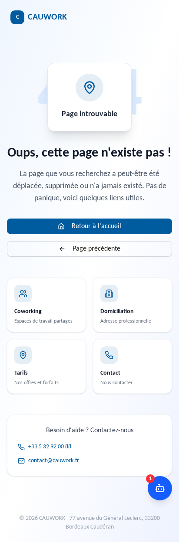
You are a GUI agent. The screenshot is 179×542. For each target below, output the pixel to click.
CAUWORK (41, 17)
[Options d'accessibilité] (164, 13)
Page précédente (96, 248)
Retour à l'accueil (96, 226)
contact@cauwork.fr (53, 460)
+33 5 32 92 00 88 (49, 447)
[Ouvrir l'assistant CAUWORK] (160, 488)
